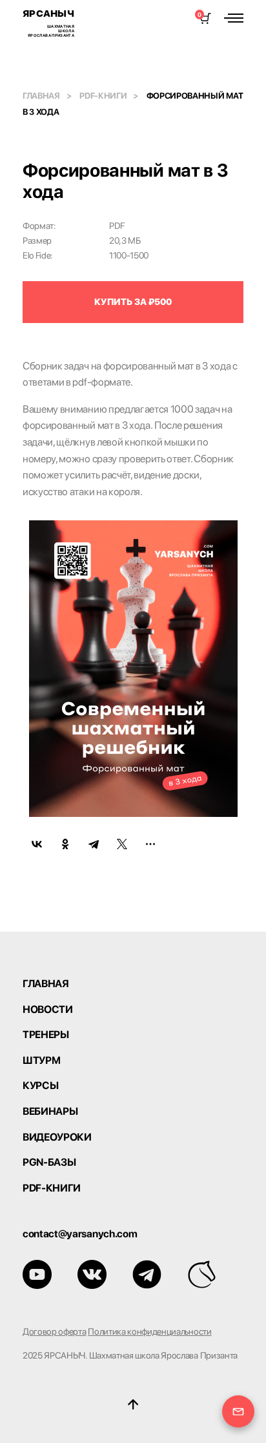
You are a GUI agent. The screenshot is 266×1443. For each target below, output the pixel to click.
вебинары (50, 1111)
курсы (40, 1086)
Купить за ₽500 (133, 302)
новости (48, 1010)
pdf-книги (52, 1188)
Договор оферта (55, 1331)
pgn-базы (49, 1162)
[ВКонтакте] (37, 844)
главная (46, 984)
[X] (122, 844)
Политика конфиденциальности (149, 1331)
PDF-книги (103, 96)
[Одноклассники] (65, 844)
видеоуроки (57, 1137)
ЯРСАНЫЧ (48, 22)
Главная (41, 96)
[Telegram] (93, 844)
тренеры (46, 1035)
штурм (41, 1060)
